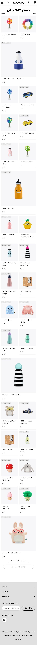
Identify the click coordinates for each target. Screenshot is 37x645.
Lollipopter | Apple (27, 162)
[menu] (2, 2)
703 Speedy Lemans (27, 133)
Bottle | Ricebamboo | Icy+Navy (12, 79)
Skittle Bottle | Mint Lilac (8, 349)
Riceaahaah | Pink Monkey (26, 321)
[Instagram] (4, 620)
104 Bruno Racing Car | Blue (26, 422)
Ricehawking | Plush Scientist (9, 422)
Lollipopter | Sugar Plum (8, 134)
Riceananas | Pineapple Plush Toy (27, 235)
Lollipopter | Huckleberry (6, 106)
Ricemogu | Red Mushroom (7, 479)
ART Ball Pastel (25, 34)
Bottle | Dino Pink (8, 234)
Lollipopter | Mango (9, 34)
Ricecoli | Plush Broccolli (25, 507)
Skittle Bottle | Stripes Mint (11, 395)
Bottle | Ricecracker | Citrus (27, 450)
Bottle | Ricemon (7, 208)
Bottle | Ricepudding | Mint (9, 264)
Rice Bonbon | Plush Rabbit (11, 553)
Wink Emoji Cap (7, 449)
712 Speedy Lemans (27, 105)
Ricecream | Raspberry (6, 507)
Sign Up (28, 608)
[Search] (8, 2)
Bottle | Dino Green (27, 348)
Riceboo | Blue (7, 320)
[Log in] (29, 2)
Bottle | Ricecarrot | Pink (8, 163)
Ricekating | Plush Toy (26, 479)
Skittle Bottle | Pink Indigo (8, 292)
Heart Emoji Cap (25, 291)
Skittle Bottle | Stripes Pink (25, 264)
